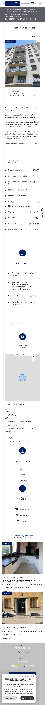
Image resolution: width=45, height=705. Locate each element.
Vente (7, 12)
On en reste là (27, 676)
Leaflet (16, 355)
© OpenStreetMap (31, 355)
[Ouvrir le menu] (32, 3)
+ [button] (33, 356)
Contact (42, 213)
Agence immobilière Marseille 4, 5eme (19, 9)
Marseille (31, 12)
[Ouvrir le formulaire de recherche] (37, 3)
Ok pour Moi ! (27, 698)
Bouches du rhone (19, 12)
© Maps (22, 355)
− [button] (33, 360)
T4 (18, 16)
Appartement (10, 16)
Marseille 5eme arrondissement (17, 14)
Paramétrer (10, 698)
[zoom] (22, 87)
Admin (37, 689)
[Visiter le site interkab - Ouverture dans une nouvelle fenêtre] (15, 666)
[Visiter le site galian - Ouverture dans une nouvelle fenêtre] (29, 665)
